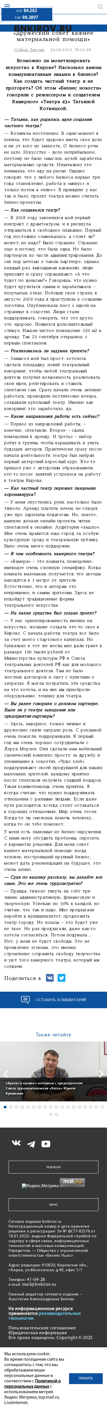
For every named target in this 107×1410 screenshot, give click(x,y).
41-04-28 (36, 1279)
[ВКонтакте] (50, 980)
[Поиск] (100, 6)
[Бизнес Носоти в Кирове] (37, 28)
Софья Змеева (29, 50)
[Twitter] (61, 980)
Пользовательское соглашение (42, 1328)
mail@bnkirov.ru (39, 1284)
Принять (86, 1378)
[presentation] (5, 1074)
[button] (5, 1107)
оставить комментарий (61, 1000)
